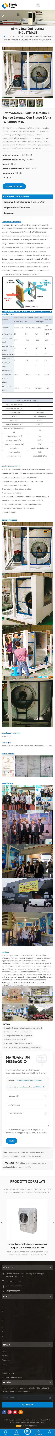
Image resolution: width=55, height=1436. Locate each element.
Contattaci (6, 1360)
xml (3, 1369)
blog (42, 1423)
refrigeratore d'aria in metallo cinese (18, 1032)
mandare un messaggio (27, 1431)
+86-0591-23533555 (14, 1286)
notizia (4, 1364)
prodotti (5, 1356)
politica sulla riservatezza (12, 1378)
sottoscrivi (27, 1405)
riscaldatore (8, 213)
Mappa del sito (8, 1373)
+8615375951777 (13, 1291)
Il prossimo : (9, 1163)
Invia (11, 1141)
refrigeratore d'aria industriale (16, 207)
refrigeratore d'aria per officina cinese (19, 1043)
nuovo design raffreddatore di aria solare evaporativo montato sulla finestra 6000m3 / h (27, 1246)
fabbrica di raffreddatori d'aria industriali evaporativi (23, 1047)
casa (4, 1351)
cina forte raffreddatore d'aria (16, 1039)
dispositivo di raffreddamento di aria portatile (23, 202)
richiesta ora (13, 186)
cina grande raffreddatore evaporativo (19, 1036)
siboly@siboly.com (13, 1281)
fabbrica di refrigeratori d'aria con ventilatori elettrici (24, 1028)
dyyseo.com (34, 1423)
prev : (6, 1153)
